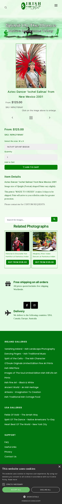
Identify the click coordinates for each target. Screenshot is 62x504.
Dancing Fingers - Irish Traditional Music (25, 353)
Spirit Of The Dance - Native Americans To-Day (30, 419)
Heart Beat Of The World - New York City (26, 424)
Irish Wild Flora (12, 368)
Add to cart (32, 167)
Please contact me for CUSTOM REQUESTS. (25, 204)
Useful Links (10, 447)
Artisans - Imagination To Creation (23, 392)
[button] (31, 496)
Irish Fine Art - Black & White (19, 382)
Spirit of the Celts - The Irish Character (25, 358)
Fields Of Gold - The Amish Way (21, 414)
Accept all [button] (16, 490)
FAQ (7, 442)
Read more (12, 479)
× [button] (59, 467)
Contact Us (10, 456)
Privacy (8, 451)
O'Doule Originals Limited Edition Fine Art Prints (29, 363)
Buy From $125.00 (17, 262)
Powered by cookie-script (31, 501)
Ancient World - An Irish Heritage (22, 387)
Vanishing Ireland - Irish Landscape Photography (30, 348)
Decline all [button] (45, 490)
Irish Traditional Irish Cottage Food (22, 396)
